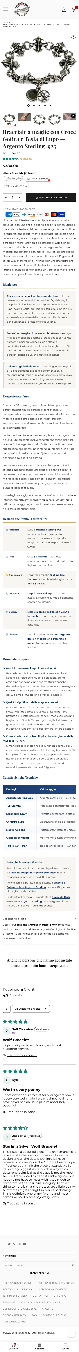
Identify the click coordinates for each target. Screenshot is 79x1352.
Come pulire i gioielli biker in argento (28, 1308)
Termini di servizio (15, 1295)
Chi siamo (60, 1295)
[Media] (73, 36)
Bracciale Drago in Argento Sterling (31, 872)
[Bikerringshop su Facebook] (4, 1244)
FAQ (34, 1315)
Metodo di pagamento (52, 1289)
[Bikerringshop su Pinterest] (14, 1244)
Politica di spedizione (17, 1283)
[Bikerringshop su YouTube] (24, 1244)
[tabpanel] (39, 69)
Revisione (9, 1302)
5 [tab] (50, 105)
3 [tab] (39, 105)
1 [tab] (28, 105)
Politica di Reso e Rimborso (56, 1283)
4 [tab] (45, 105)
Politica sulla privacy (17, 1289)
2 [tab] (34, 105)
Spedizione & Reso (14, 918)
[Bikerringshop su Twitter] (9, 1244)
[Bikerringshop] (22, 9)
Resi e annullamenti (16, 1321)
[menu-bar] (7, 9)
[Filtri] (6, 1009)
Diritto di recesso (55, 1315)
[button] (10, 158)
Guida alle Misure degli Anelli (41, 1302)
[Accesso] (64, 9)
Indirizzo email (14, 1265)
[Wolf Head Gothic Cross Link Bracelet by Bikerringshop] (69, 117)
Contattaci (40, 1295)
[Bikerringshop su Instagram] (19, 1244)
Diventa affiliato (14, 1315)
